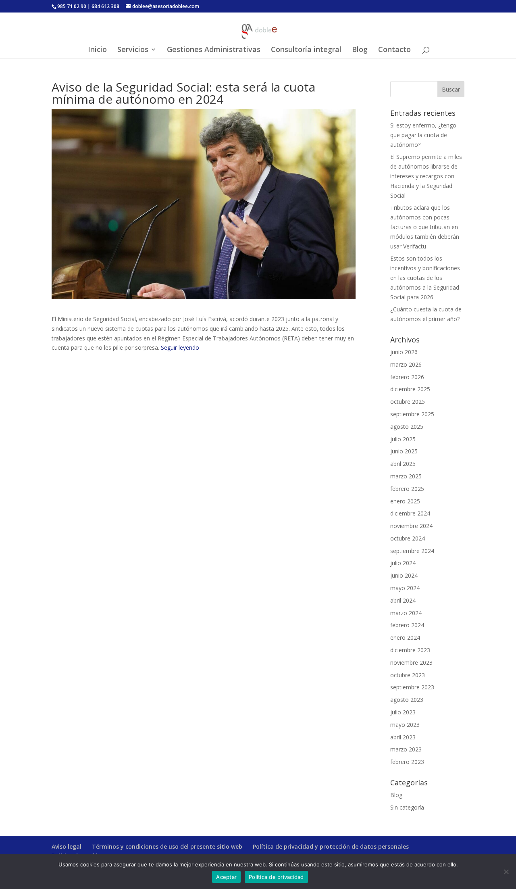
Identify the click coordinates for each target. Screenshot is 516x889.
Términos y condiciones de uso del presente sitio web (167, 846)
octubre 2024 (407, 538)
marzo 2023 (406, 749)
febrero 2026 (407, 377)
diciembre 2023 (410, 650)
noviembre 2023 (411, 662)
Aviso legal (66, 846)
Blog (360, 50)
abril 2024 (403, 600)
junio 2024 (404, 575)
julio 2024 (403, 563)
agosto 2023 (406, 699)
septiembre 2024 (412, 551)
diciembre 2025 (410, 389)
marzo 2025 (406, 476)
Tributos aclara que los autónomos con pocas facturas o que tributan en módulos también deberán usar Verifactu (424, 227)
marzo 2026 (406, 364)
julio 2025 (403, 439)
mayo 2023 (405, 724)
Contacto (394, 50)
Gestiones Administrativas (213, 50)
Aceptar (226, 877)
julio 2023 (403, 712)
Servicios (132, 50)
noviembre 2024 (411, 526)
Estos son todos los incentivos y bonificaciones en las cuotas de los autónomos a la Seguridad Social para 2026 (425, 278)
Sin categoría (407, 807)
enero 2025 (405, 501)
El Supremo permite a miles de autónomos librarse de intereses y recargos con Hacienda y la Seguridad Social (426, 176)
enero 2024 (405, 637)
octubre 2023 (407, 675)
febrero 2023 (407, 762)
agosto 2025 (406, 426)
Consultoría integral (306, 50)
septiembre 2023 (412, 687)
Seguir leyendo (180, 347)
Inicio (97, 50)
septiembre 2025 (412, 414)
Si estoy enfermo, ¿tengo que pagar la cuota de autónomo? (423, 134)
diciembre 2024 (410, 513)
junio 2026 (404, 352)
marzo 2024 (406, 613)
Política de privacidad (276, 877)
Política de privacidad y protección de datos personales (331, 846)
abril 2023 (403, 737)
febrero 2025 (407, 488)
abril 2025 (403, 463)
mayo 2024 (405, 588)
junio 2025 (404, 451)
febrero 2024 (407, 625)
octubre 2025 (407, 401)
